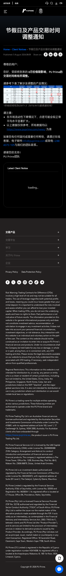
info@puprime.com (33, 141)
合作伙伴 (6, 3)
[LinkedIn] (50, 54)
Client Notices (19, 49)
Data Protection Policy (31, 272)
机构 (16, 3)
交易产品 (10, 232)
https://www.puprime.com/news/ (26, 129)
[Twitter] (55, 54)
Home (6, 49)
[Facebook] (45, 54)
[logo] (35, 11)
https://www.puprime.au (18, 435)
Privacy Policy (12, 272)
